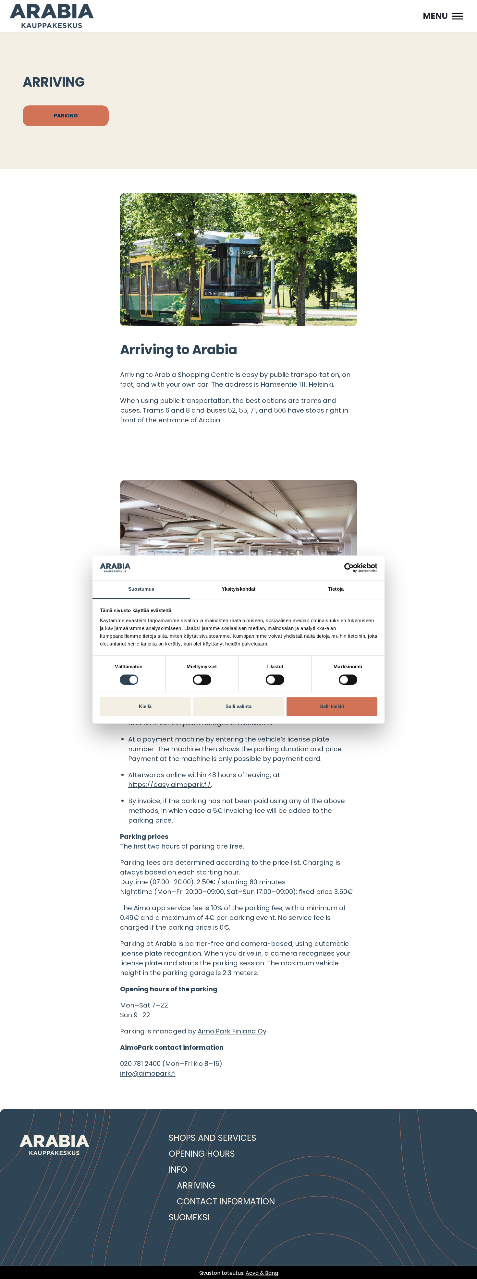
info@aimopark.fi (148, 1073)
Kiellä (145, 706)
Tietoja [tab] (336, 589)
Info (178, 1170)
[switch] (202, 679)
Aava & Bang (262, 1273)
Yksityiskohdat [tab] (238, 589)
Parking (66, 115)
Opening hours (202, 1154)
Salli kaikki (332, 706)
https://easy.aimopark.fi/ (169, 784)
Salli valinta (238, 706)
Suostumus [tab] (141, 589)
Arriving (196, 1185)
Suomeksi (189, 1217)
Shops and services (212, 1138)
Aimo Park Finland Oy (232, 1031)
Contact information (226, 1201)
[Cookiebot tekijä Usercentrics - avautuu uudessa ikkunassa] (349, 568)
